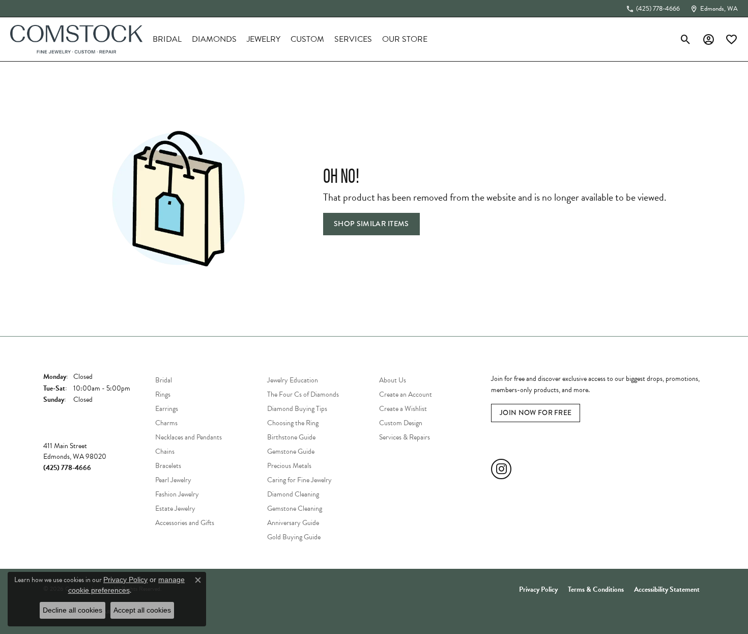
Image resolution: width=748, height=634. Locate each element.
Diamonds (214, 39)
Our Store (404, 39)
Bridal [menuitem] (163, 380)
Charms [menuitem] (166, 423)
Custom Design (400, 423)
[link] (653, 8)
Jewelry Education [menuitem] (292, 380)
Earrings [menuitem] (166, 408)
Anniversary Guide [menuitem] (293, 522)
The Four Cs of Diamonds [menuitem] (303, 394)
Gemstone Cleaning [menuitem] (294, 508)
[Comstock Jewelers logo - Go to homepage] (76, 39)
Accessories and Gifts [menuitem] (184, 522)
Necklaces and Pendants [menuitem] (188, 437)
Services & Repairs (404, 437)
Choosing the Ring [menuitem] (293, 423)
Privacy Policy (538, 589)
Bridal (167, 39)
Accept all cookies (142, 610)
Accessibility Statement (667, 589)
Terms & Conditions (596, 589)
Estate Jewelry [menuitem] (175, 508)
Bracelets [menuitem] (168, 465)
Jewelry (263, 39)
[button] (685, 39)
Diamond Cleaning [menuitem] (293, 494)
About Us (392, 380)
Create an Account (405, 394)
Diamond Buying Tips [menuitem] (297, 408)
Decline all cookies (72, 610)
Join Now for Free (535, 412)
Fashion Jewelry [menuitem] (177, 494)
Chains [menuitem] (165, 451)
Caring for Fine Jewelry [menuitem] (299, 480)
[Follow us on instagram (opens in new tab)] (501, 469)
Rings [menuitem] (162, 394)
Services (353, 39)
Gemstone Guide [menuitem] (290, 451)
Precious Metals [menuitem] (289, 465)
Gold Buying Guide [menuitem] (294, 537)
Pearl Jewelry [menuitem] (173, 480)
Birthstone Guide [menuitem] (291, 437)
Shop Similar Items (371, 223)
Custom (307, 39)
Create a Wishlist (403, 408)
